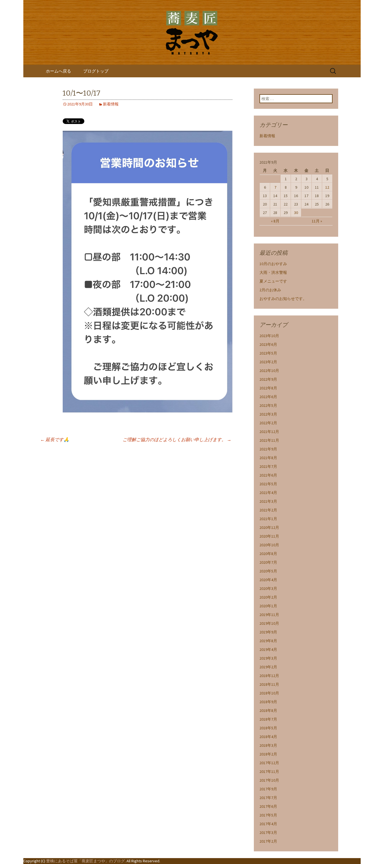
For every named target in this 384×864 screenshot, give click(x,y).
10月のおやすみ (273, 263)
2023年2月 (268, 361)
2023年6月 (268, 344)
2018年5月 (268, 727)
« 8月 (275, 221)
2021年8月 (268, 457)
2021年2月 (268, 510)
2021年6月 (268, 475)
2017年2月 (268, 841)
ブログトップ (96, 71)
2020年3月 (268, 588)
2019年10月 (269, 623)
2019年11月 (269, 614)
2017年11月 (269, 771)
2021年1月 (268, 518)
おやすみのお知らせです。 (283, 298)
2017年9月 (268, 788)
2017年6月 (268, 806)
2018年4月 (268, 736)
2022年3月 (268, 414)
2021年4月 (268, 492)
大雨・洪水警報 (273, 272)
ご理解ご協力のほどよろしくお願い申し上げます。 (177, 439)
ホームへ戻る (58, 71)
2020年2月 (268, 597)
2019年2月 (268, 666)
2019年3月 (268, 658)
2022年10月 (269, 370)
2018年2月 (268, 754)
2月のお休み (270, 289)
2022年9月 (268, 379)
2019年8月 (268, 640)
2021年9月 (268, 449)
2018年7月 (268, 719)
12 (327, 187)
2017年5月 (268, 815)
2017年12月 (269, 762)
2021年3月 (268, 501)
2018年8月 (268, 710)
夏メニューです (273, 281)
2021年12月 (269, 431)
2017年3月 (268, 832)
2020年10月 (269, 544)
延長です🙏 (54, 439)
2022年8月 (268, 388)
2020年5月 (268, 571)
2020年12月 (269, 527)
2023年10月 (269, 335)
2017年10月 (269, 780)
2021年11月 (269, 440)
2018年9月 (268, 701)
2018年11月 (269, 684)
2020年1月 (268, 605)
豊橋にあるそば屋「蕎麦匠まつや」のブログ (85, 860)
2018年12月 (269, 675)
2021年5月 (268, 483)
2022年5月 (268, 405)
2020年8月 (268, 553)
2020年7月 (268, 562)
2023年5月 (268, 353)
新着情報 (111, 104)
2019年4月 (268, 649)
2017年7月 (268, 797)
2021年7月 (268, 466)
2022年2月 (268, 422)
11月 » (317, 221)
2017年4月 (268, 823)
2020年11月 (269, 536)
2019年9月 (268, 632)
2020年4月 (268, 579)
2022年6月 (268, 396)
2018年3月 (268, 745)
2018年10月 (269, 693)
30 (296, 212)
